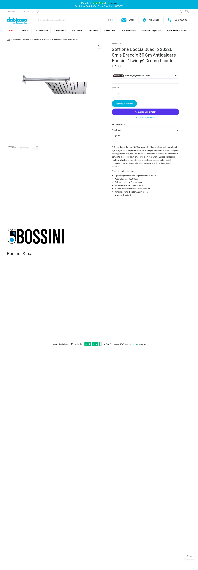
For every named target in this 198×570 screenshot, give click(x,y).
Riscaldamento (129, 30)
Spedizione (116, 130)
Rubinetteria (60, 30)
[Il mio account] (36, 11)
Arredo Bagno (42, 30)
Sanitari (25, 30)
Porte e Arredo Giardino (177, 30)
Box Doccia (77, 30)
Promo (12, 30)
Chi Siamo (11, 11)
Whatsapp (154, 19)
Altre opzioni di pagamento (145, 117)
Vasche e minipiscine (151, 30)
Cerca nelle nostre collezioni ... (53, 20)
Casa (8, 39)
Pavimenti (93, 30)
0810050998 (180, 19)
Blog (26, 11)
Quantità (115, 87)
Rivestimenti (110, 30)
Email (131, 19)
